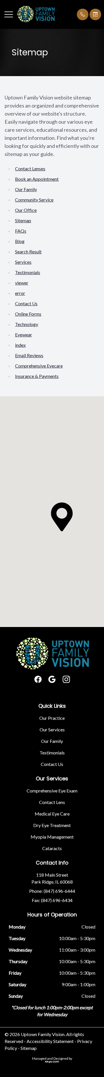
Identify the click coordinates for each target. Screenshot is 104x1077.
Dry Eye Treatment (52, 825)
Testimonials (27, 272)
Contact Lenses (30, 168)
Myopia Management (52, 836)
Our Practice (52, 718)
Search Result (28, 251)
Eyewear (23, 334)
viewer (21, 282)
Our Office (26, 210)
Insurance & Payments (37, 376)
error (20, 293)
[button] (8, 14)
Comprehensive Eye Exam (52, 790)
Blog (20, 241)
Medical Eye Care (52, 813)
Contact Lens (52, 802)
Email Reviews (29, 355)
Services (23, 262)
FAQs (20, 231)
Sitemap (23, 220)
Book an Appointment (37, 179)
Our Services (52, 729)
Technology (26, 324)
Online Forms (28, 314)
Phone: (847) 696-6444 (52, 891)
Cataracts (52, 848)
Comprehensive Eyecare (39, 365)
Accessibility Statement (50, 1041)
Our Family (26, 189)
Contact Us (26, 303)
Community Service (34, 199)
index (20, 345)
